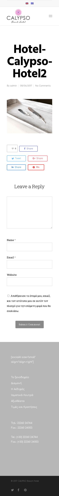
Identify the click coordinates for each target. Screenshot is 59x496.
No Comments (43, 86)
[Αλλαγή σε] (27, 3)
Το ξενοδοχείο (20, 377)
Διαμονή (16, 383)
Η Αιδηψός (18, 389)
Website (12, 274)
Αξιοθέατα (18, 401)
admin (13, 86)
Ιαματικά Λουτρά (22, 395)
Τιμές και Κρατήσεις (24, 407)
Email (11, 257)
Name (11, 240)
